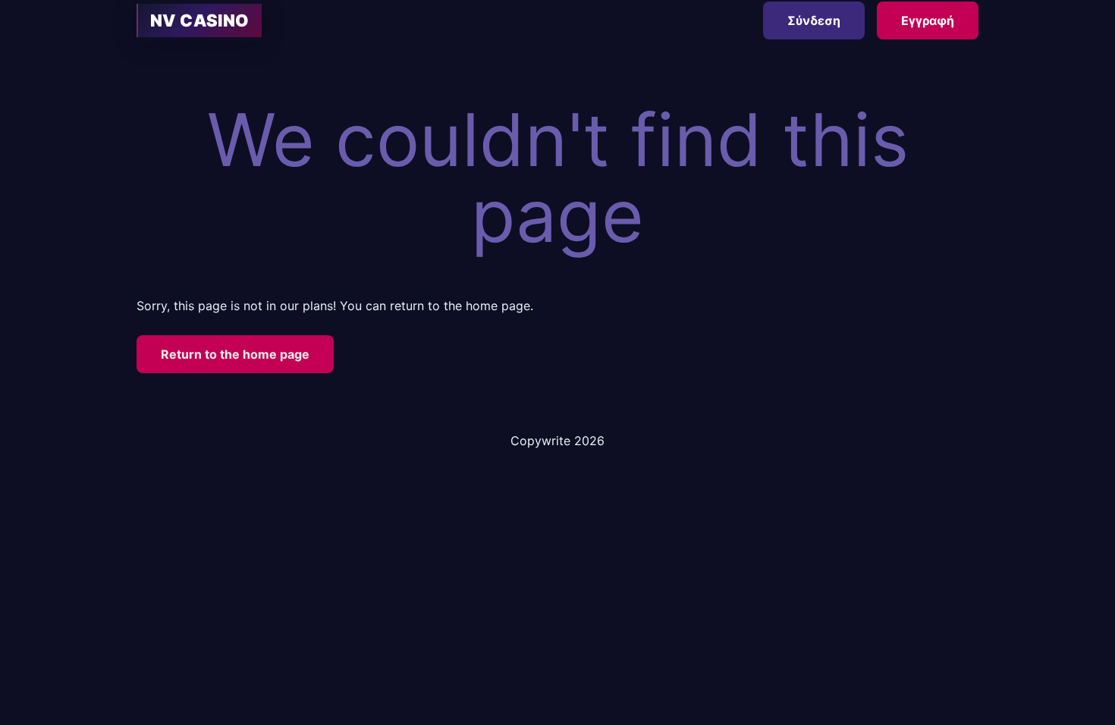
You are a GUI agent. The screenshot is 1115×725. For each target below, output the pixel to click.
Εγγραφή (927, 20)
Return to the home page (235, 354)
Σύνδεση (813, 20)
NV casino (200, 20)
